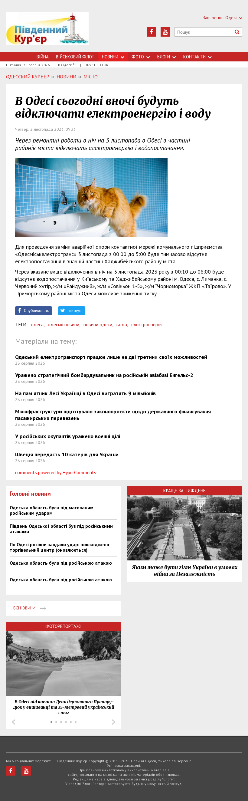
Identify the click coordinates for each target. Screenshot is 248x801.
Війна (43, 57)
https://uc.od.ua (47, 32)
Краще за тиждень (184, 491)
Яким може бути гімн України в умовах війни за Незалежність (184, 570)
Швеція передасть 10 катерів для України (67, 454)
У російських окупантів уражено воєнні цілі (67, 436)
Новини (110, 57)
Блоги (163, 57)
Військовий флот (75, 57)
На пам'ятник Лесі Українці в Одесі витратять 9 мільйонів (85, 393)
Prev (13, 722)
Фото (138, 57)
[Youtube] (165, 32)
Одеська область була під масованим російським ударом (51, 510)
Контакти (194, 57)
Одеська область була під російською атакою (61, 563)
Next (113, 722)
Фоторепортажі (63, 626)
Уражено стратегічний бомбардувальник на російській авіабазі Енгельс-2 (104, 375)
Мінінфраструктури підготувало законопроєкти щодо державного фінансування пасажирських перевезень (113, 415)
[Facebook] (151, 32)
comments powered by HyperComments (55, 472)
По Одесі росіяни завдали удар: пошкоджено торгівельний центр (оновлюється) (59, 547)
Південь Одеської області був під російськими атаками (61, 528)
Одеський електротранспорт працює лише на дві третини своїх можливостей (111, 356)
